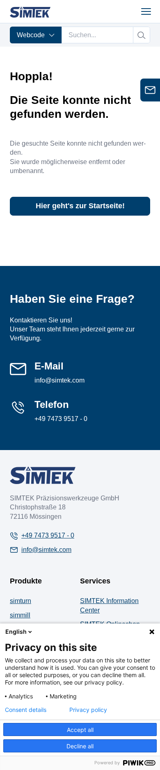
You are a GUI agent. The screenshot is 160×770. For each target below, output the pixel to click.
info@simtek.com (59, 380)
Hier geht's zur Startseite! (80, 206)
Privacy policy (88, 710)
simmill (20, 615)
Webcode (31, 35)
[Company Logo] (42, 475)
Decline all (80, 746)
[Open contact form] (150, 90)
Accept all (80, 729)
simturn (20, 600)
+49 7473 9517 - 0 (60, 418)
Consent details (25, 710)
